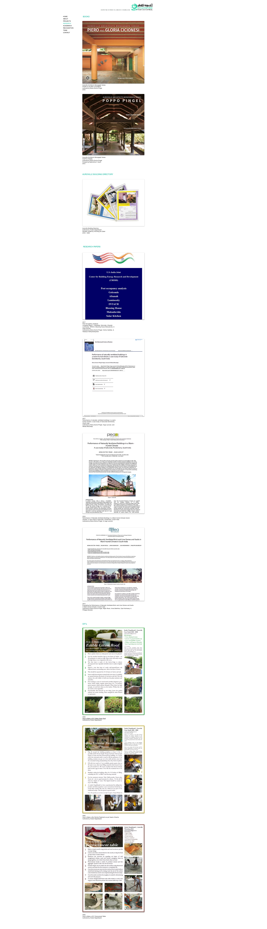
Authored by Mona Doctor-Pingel (92, 88)
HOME (65, 16)
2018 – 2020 (86, 233)
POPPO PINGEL (87, 159)
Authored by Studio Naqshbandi (91, 230)
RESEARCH (67, 23)
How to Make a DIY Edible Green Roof (94, 718)
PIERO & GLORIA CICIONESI (91, 86)
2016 (83, 516)
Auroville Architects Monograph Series (94, 157)
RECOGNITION (68, 28)
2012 (83, 163)
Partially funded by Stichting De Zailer (93, 231)
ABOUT (65, 19)
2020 (83, 815)
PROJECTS (67, 21)
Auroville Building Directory (90, 228)
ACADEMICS (67, 26)
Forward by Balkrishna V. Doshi (91, 162)
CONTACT (66, 32)
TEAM (65, 30)
